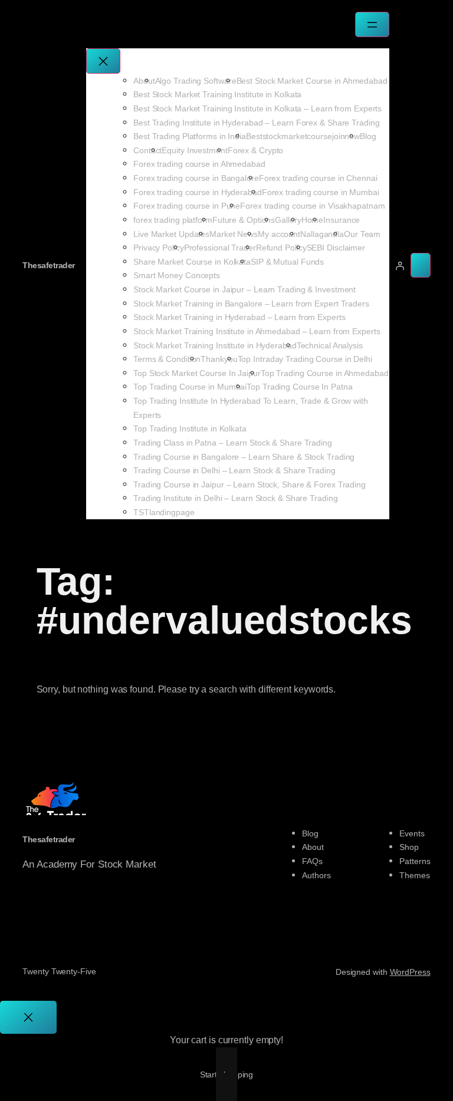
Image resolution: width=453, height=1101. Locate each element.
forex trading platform (172, 220)
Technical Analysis (330, 345)
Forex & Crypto (256, 150)
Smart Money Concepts (176, 275)
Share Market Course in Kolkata (192, 261)
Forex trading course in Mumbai (320, 192)
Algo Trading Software (196, 80)
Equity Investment (194, 150)
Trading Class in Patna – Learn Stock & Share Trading (232, 442)
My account (279, 234)
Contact (147, 150)
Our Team (362, 234)
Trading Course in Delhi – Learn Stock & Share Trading (234, 470)
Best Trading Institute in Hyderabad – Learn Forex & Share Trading (256, 122)
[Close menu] (103, 61)
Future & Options (243, 220)
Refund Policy (281, 247)
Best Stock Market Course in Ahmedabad (312, 80)
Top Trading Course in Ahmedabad (325, 373)
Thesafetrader (48, 265)
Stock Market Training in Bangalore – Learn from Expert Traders (251, 303)
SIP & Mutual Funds (287, 261)
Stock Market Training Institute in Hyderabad (215, 345)
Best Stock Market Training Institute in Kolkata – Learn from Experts (257, 108)
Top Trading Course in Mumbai (190, 386)
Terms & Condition (167, 359)
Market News (233, 234)
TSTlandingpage (164, 512)
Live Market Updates (171, 234)
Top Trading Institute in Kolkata (190, 428)
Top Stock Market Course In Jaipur (197, 373)
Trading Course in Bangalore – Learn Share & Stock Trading (243, 457)
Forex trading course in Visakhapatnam (312, 205)
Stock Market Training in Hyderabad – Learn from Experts (239, 317)
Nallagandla (322, 234)
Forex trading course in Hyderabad (197, 192)
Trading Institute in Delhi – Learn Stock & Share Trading (235, 498)
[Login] (400, 265)
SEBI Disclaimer (336, 247)
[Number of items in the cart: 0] (421, 265)
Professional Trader (220, 247)
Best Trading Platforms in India (189, 136)
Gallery (288, 220)
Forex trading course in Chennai (318, 178)
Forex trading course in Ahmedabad (199, 164)
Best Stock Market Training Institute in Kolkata (217, 94)
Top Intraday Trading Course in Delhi (305, 359)
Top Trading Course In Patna (299, 386)
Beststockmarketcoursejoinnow (303, 136)
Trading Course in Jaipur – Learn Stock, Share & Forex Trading (249, 484)
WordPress (410, 972)
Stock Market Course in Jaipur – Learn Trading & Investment (244, 289)
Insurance (341, 220)
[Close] (28, 1017)
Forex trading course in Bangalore (196, 178)
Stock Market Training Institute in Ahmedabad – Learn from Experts (256, 331)
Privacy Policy (158, 247)
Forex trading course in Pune (186, 205)
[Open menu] (372, 24)
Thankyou (219, 359)
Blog (368, 136)
